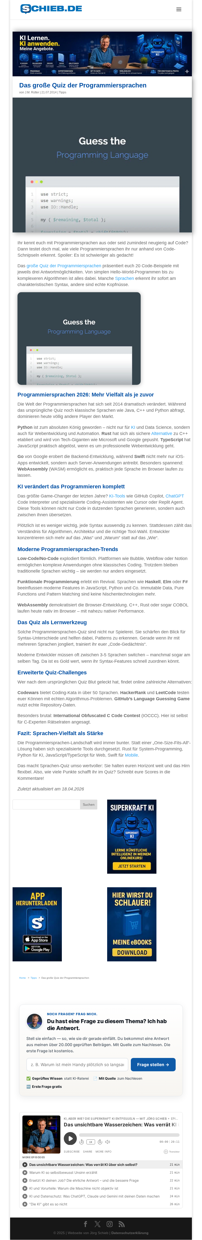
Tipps (62, 92)
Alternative (161, 433)
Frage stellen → (153, 1064)
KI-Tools (117, 496)
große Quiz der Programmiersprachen (64, 265)
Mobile (131, 755)
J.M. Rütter (32, 92)
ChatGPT (175, 496)
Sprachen (124, 278)
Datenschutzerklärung (130, 1233)
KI (133, 427)
